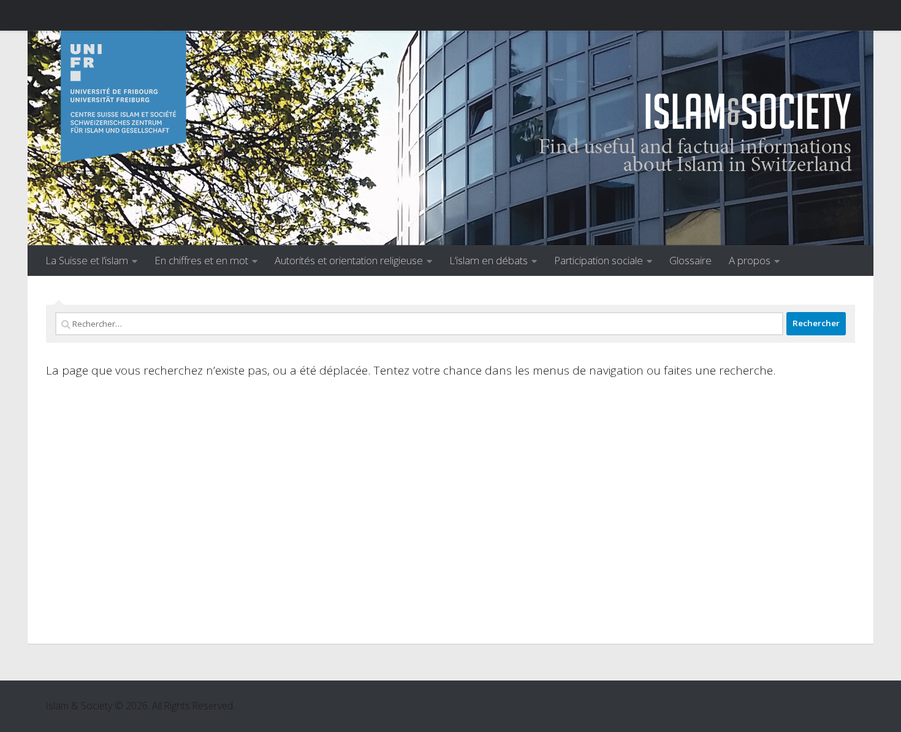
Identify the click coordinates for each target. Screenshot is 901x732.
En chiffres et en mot (201, 260)
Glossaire (690, 260)
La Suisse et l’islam (86, 260)
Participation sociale (598, 260)
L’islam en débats (488, 260)
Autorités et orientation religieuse (349, 260)
